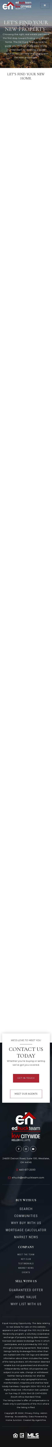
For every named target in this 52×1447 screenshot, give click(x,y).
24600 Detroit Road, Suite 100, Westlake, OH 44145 (26, 1160)
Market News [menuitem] (26, 1237)
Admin (43, 1413)
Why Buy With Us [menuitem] (26, 1223)
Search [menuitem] (26, 1209)
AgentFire (40, 1420)
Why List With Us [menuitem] (26, 1304)
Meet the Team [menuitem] (26, 1254)
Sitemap (9, 1416)
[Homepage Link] (17, 5)
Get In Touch (26, 1078)
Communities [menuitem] (26, 1216)
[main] (26, 510)
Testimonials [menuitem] (26, 1263)
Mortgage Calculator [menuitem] (26, 1230)
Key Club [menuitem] (26, 1259)
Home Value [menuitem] (26, 1297)
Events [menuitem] (26, 1272)
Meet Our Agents (26, 1094)
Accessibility (21, 1416)
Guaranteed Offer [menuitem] (26, 1290)
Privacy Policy (32, 1413)
